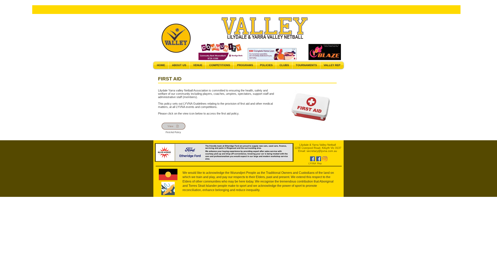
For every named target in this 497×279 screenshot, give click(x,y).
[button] (179, 65)
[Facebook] (312, 158)
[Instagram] (324, 158)
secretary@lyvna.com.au (322, 150)
